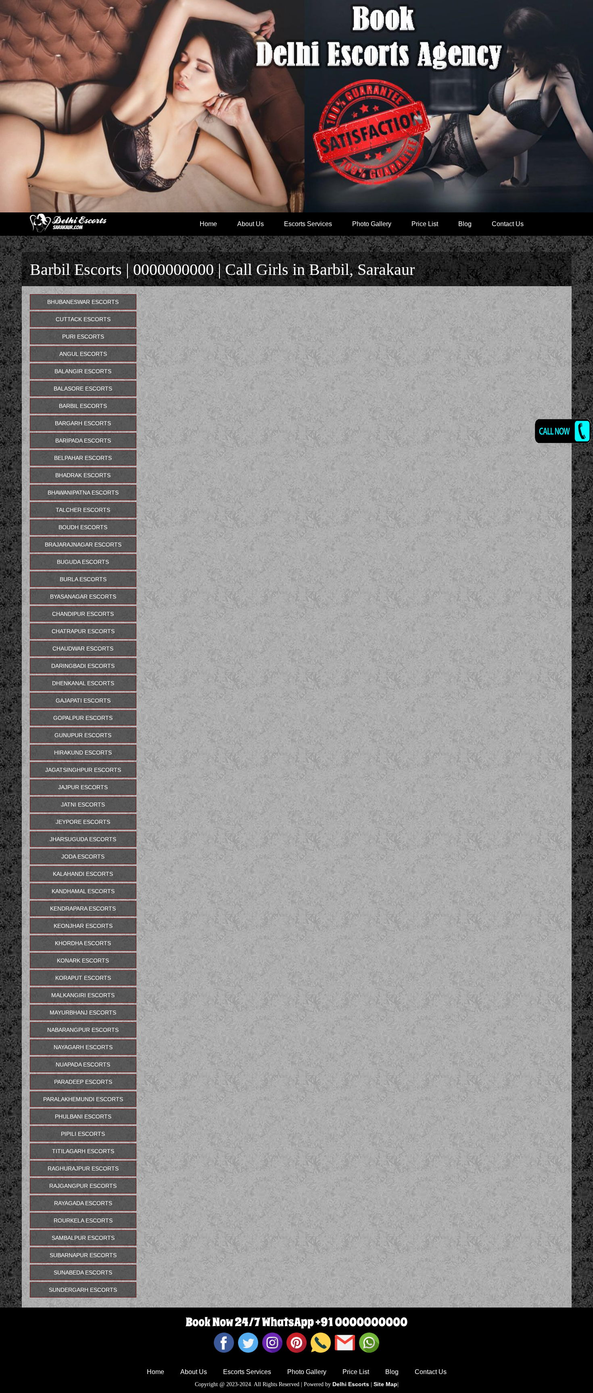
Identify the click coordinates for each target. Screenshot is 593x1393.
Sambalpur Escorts (83, 1238)
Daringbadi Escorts (83, 666)
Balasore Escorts (83, 388)
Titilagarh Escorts (83, 1151)
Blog (465, 223)
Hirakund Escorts (83, 752)
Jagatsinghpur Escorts (83, 770)
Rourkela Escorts (83, 1220)
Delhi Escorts (350, 1384)
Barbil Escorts (83, 406)
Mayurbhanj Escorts (83, 1012)
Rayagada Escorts (83, 1203)
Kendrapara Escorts (83, 908)
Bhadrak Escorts (83, 475)
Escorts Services (308, 223)
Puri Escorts (83, 336)
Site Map (385, 1384)
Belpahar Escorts (83, 458)
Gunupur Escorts (82, 735)
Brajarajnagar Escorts (83, 544)
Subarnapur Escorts (83, 1255)
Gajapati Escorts (83, 700)
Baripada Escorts (83, 440)
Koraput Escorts (83, 978)
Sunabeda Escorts (83, 1272)
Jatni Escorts (83, 804)
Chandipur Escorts (83, 614)
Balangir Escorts (82, 371)
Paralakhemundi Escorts (83, 1099)
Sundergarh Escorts (83, 1290)
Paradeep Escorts (83, 1082)
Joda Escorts (82, 856)
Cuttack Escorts (83, 319)
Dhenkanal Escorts (83, 683)
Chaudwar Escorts (82, 648)
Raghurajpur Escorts (83, 1168)
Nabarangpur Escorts (83, 1030)
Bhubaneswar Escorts (83, 302)
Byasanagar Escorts (83, 596)
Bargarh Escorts (83, 423)
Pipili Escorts (83, 1134)
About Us (250, 223)
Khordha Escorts (83, 943)
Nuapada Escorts (83, 1064)
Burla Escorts (83, 579)
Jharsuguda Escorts (83, 839)
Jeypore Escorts (83, 822)
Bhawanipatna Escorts (83, 492)
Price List (424, 223)
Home (208, 223)
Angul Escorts (83, 354)
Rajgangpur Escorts (83, 1186)
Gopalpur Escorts (83, 718)
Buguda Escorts (83, 562)
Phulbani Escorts (83, 1116)
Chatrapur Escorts (83, 631)
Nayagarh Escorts (83, 1047)
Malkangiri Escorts (83, 995)
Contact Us (508, 223)
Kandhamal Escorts (83, 891)
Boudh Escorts (82, 527)
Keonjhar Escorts (83, 926)
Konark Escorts (83, 960)
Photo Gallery (371, 223)
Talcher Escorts (83, 510)
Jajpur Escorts (83, 787)
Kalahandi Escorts (83, 874)
